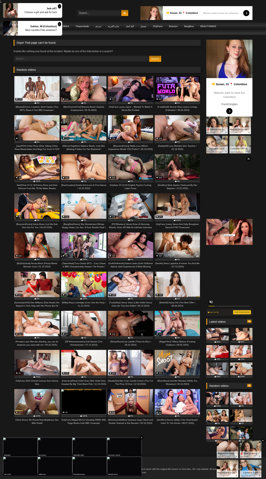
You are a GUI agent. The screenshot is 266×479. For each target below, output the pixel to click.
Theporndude (82, 26)
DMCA (66, 26)
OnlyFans (157, 26)
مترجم (98, 26)
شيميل (143, 26)
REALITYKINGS (208, 26)
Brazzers (173, 26)
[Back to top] (256, 470)
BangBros (189, 26)
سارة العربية (113, 26)
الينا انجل (130, 26)
